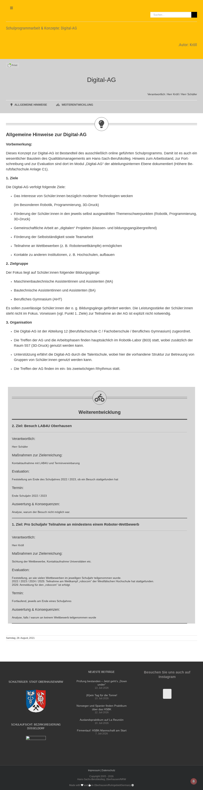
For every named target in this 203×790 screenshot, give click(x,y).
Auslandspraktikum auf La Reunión (102, 719)
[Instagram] (167, 694)
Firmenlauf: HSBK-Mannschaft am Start (101, 730)
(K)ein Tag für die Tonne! (101, 695)
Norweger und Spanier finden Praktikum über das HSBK (102, 707)
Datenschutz (108, 770)
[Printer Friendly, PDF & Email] (12, 64)
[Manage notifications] (194, 781)
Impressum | (95, 770)
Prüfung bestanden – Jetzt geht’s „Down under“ (102, 683)
